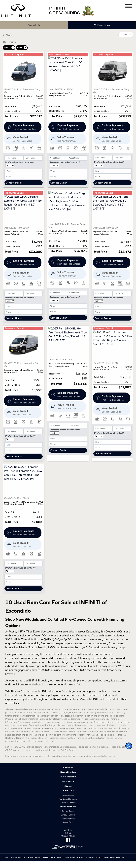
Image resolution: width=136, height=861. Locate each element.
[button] (128, 746)
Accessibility (20, 857)
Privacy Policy (34, 857)
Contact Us (68, 767)
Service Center (68, 811)
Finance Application (68, 777)
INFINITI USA (68, 781)
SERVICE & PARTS (68, 806)
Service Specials (68, 818)
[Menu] (128, 7)
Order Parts (68, 822)
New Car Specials (68, 803)
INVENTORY (68, 791)
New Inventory (68, 795)
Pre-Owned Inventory (68, 799)
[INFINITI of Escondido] (40, 10)
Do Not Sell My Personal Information (59, 857)
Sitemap (68, 786)
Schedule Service (68, 815)
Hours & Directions (68, 772)
